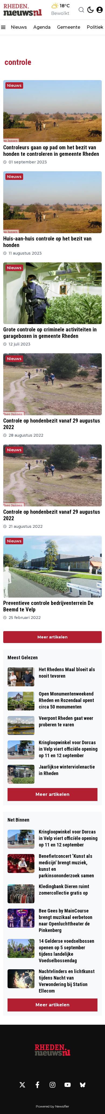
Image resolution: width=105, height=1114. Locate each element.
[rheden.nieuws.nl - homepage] (22, 10)
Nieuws (19, 27)
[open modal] (99, 9)
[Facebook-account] (37, 1085)
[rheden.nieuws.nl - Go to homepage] (52, 1050)
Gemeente (68, 27)
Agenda (42, 27)
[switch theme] (90, 10)
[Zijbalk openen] (3, 27)
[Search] (81, 9)
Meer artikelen (52, 637)
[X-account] (22, 1085)
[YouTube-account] (67, 1085)
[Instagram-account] (52, 1085)
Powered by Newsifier (52, 1106)
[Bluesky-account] (82, 1085)
